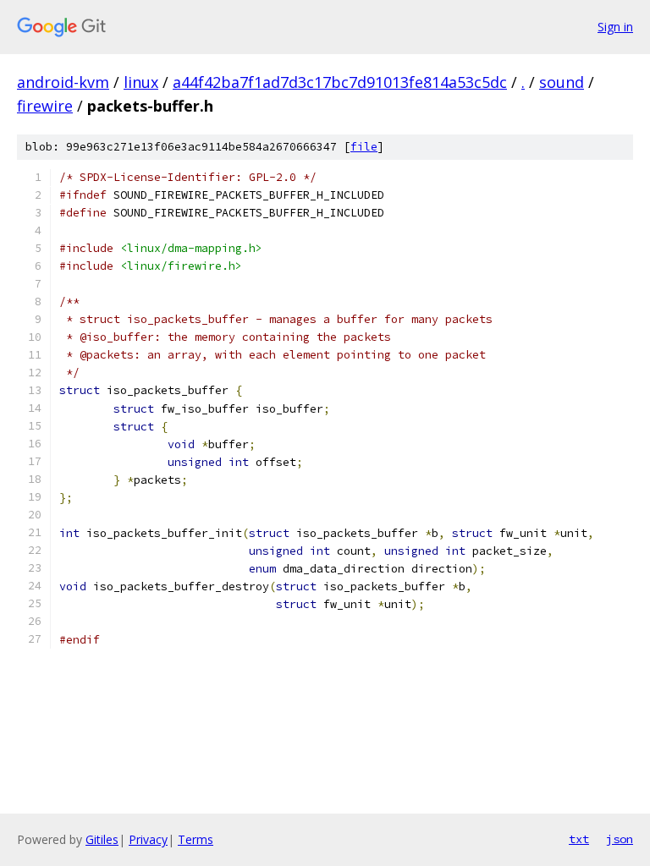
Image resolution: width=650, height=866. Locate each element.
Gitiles (101, 839)
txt (579, 839)
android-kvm (63, 82)
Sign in (615, 27)
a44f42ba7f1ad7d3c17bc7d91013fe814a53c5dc (340, 82)
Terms (195, 839)
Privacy (148, 839)
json (619, 839)
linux (141, 82)
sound (561, 82)
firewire (45, 106)
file (363, 147)
